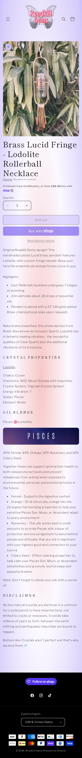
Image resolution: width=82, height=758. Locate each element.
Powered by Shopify (54, 750)
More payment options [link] (41, 240)
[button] (8, 19)
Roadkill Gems (34, 750)
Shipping (7, 179)
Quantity (8, 197)
